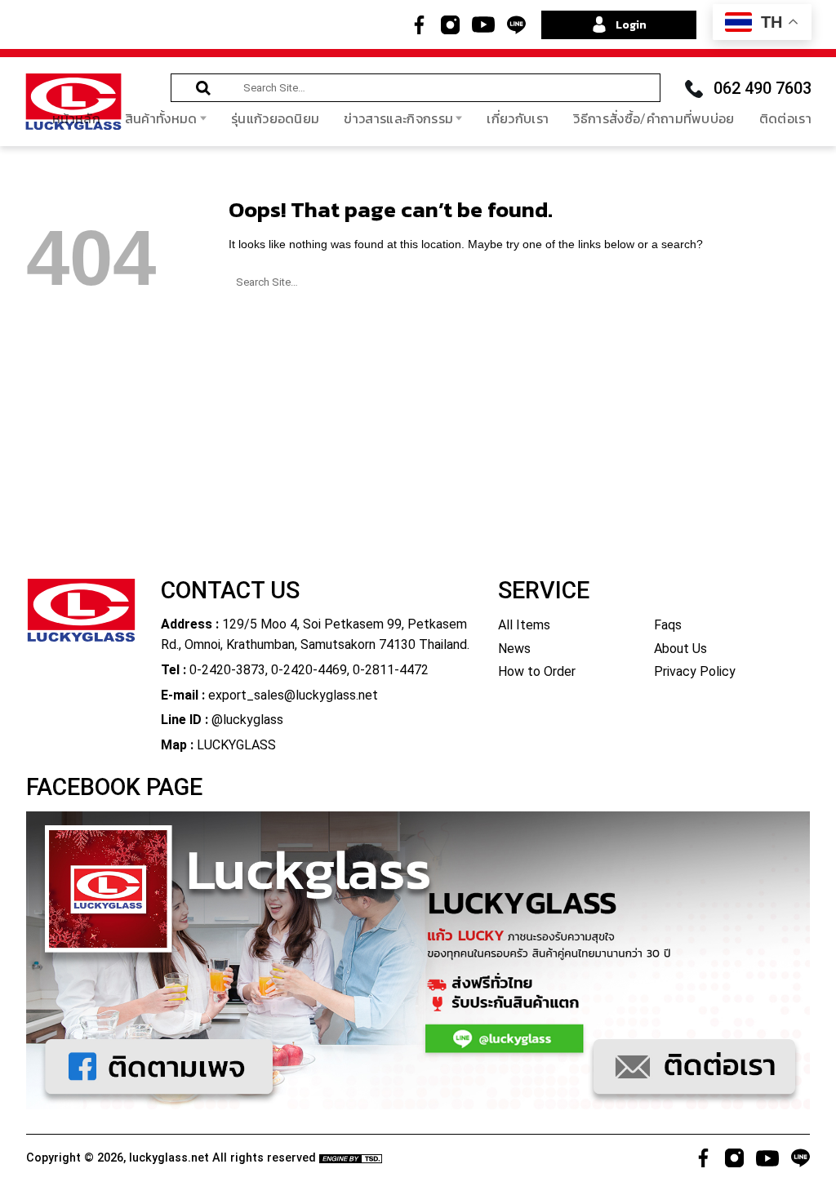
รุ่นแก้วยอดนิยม (275, 119)
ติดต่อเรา (785, 119)
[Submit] (203, 88)
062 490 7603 (763, 88)
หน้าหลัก (76, 119)
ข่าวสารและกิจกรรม (398, 119)
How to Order (537, 671)
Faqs (668, 625)
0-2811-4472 (391, 670)
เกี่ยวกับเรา (518, 119)
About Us (680, 648)
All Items (524, 625)
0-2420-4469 (309, 670)
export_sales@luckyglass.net (293, 695)
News (514, 648)
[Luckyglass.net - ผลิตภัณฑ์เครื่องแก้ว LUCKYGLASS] (73, 101)
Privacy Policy (695, 671)
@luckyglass (247, 719)
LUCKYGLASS (236, 745)
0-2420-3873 (227, 670)
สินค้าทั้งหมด (161, 119)
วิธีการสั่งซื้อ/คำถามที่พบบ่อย (653, 119)
